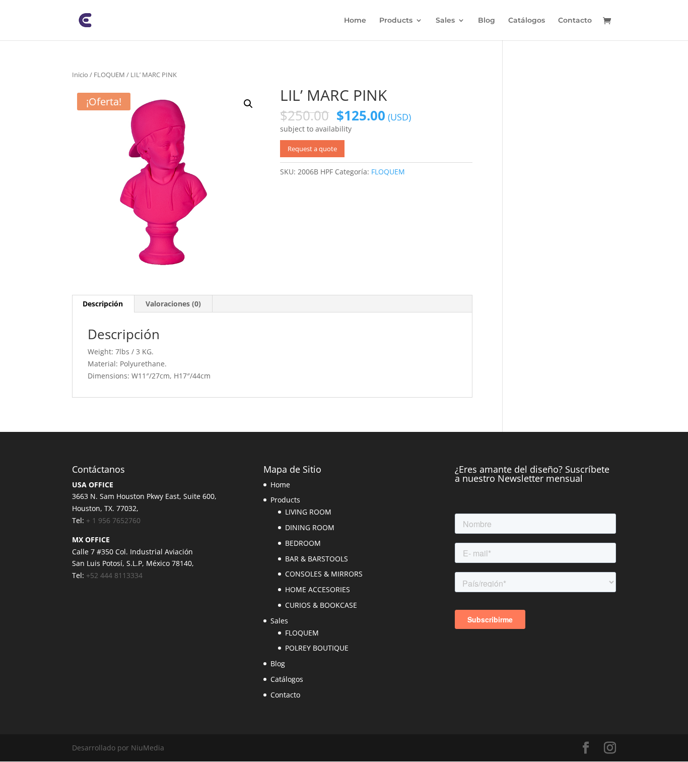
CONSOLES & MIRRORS (324, 574)
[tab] (103, 303)
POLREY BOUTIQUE (317, 648)
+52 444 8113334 (114, 575)
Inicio (80, 74)
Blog (486, 21)
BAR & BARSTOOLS (316, 558)
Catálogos (526, 21)
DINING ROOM (309, 527)
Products (395, 21)
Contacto (575, 21)
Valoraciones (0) (173, 303)
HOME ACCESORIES (317, 589)
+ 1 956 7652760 (113, 520)
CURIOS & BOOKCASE (321, 605)
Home (355, 21)
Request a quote (312, 148)
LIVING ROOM (308, 512)
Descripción (103, 303)
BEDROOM (303, 543)
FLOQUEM (109, 74)
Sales (445, 21)
